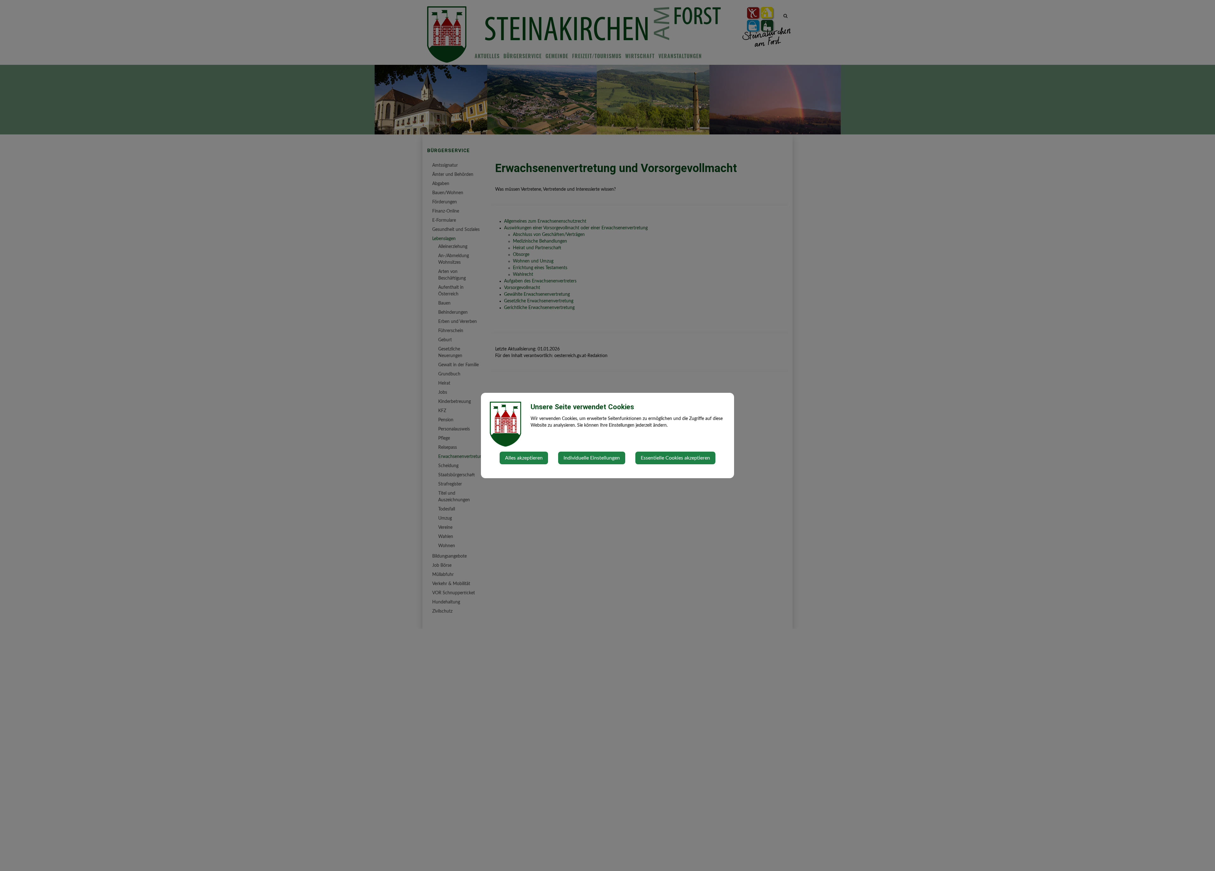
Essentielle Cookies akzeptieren (675, 457)
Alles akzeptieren (524, 457)
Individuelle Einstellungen (592, 457)
